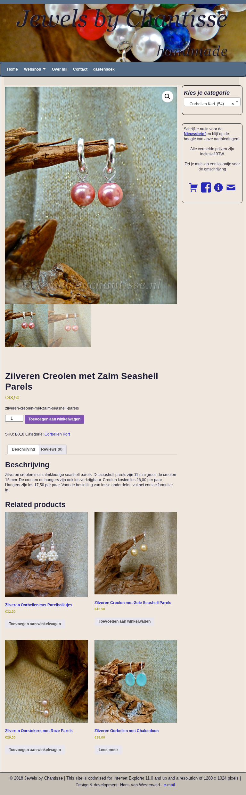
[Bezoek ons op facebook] (206, 184)
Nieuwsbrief (195, 134)
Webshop (32, 69)
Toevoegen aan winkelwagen (54, 419)
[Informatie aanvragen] (218, 184)
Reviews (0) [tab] (51, 449)
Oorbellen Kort (57, 434)
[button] (167, 96)
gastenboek (104, 69)
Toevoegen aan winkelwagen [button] (35, 624)
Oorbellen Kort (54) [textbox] (210, 104)
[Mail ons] (231, 184)
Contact (80, 69)
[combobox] (212, 101)
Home (12, 69)
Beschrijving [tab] (23, 449)
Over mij (59, 69)
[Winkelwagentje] (193, 184)
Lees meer (108, 749)
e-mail (169, 784)
